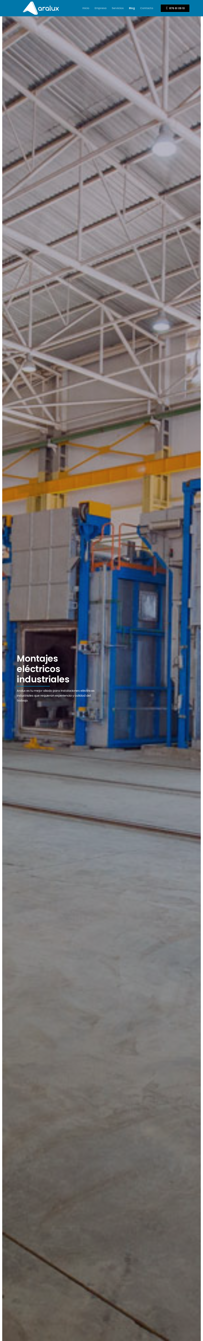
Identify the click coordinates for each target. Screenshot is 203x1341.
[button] (175, 8)
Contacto (146, 8)
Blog (132, 8)
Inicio (85, 8)
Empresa (100, 8)
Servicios (118, 8)
